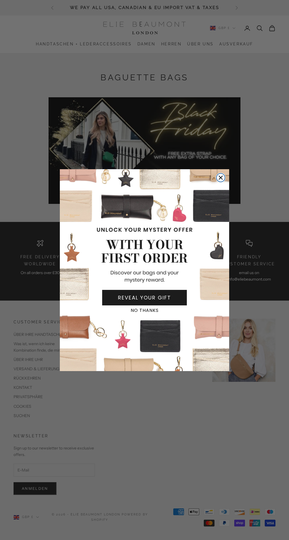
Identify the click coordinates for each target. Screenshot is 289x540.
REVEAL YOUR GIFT (144, 297)
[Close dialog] (220, 177)
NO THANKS (145, 310)
